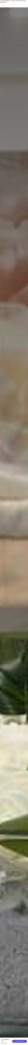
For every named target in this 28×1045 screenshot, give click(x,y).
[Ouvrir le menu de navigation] (3, 5)
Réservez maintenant (19, 1041)
